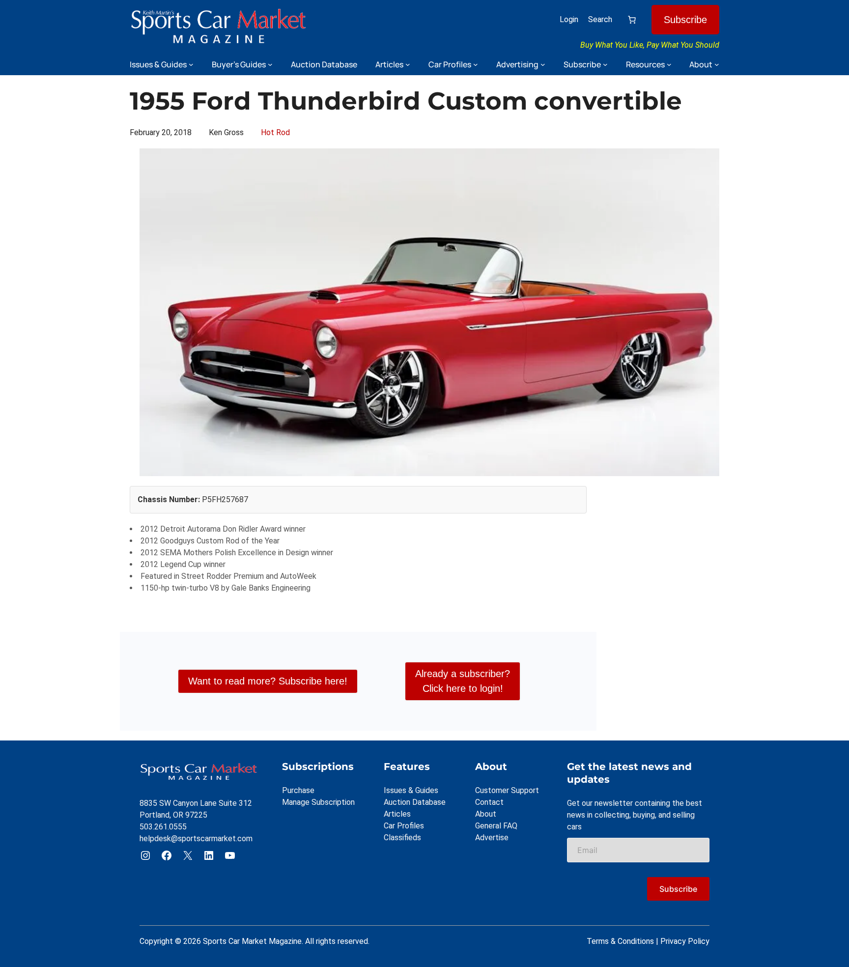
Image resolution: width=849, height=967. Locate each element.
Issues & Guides (411, 790)
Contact (489, 802)
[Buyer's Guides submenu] (270, 64)
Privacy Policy (684, 941)
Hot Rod (275, 132)
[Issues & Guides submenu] (191, 64)
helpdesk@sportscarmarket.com (196, 838)
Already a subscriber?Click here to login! (462, 681)
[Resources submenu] (669, 64)
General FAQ (496, 825)
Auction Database (415, 802)
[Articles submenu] (407, 64)
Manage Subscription (318, 802)
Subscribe (685, 19)
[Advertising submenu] (542, 64)
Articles (397, 814)
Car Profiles (404, 825)
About (485, 814)
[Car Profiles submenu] (475, 64)
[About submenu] (716, 64)
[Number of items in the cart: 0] (632, 19)
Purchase (298, 790)
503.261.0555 (163, 826)
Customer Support (507, 790)
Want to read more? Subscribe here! (267, 681)
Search (600, 19)
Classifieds (402, 837)
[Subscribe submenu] (605, 64)
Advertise (492, 837)
